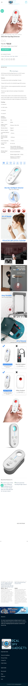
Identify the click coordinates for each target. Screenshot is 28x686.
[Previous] (1, 544)
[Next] (27, 544)
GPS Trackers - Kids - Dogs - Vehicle (13, 34)
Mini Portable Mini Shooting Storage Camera (20, 583)
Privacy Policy (4, 657)
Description (4, 67)
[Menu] (2, 2)
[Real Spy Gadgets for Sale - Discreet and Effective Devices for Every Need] (14, 2)
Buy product (6, 49)
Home (2, 34)
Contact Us (3, 660)
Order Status (4, 663)
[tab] (14, 67)
